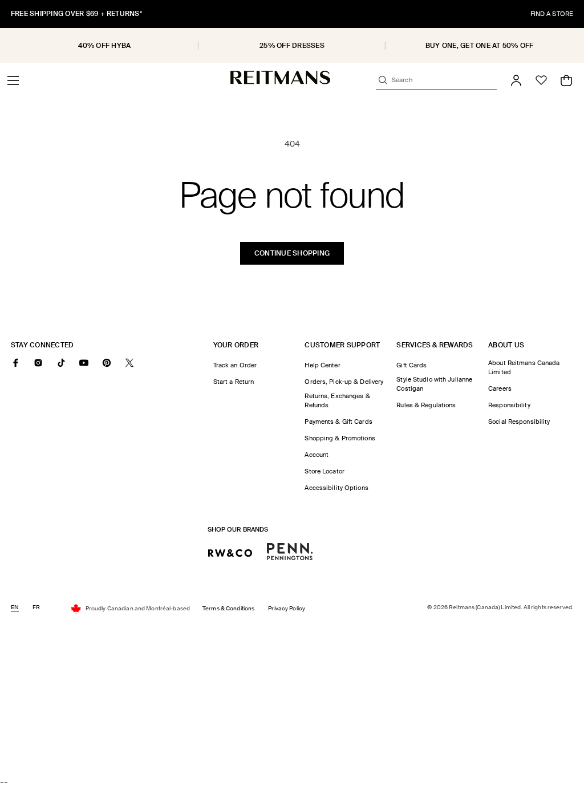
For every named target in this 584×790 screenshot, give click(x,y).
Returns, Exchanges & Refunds (337, 400)
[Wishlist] (541, 80)
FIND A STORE (551, 14)
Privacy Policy (286, 608)
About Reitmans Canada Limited (523, 367)
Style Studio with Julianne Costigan (434, 383)
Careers (500, 388)
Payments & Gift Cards (338, 422)
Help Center (322, 365)
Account (316, 455)
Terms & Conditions (228, 608)
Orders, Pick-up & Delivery (344, 382)
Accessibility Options (336, 488)
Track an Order (235, 365)
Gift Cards (411, 365)
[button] (13, 80)
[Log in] (516, 80)
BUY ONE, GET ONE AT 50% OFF (479, 46)
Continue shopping (292, 253)
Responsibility (509, 405)
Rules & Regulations (426, 405)
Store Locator (324, 471)
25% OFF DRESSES (292, 46)
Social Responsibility (519, 422)
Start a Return (233, 382)
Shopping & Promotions (340, 438)
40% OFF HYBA (104, 46)
